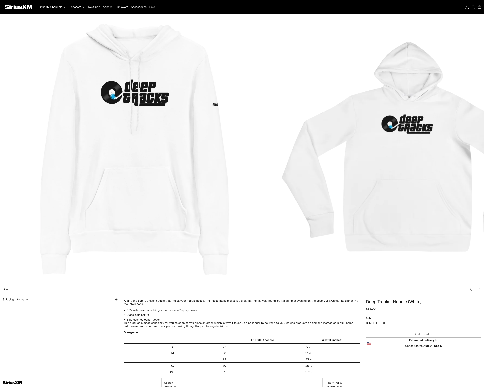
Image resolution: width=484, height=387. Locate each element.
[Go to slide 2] (7, 289)
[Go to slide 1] (4, 289)
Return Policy (334, 382)
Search (168, 382)
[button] (473, 7)
